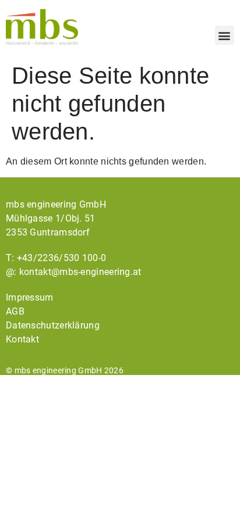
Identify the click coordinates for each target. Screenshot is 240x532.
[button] (224, 35)
